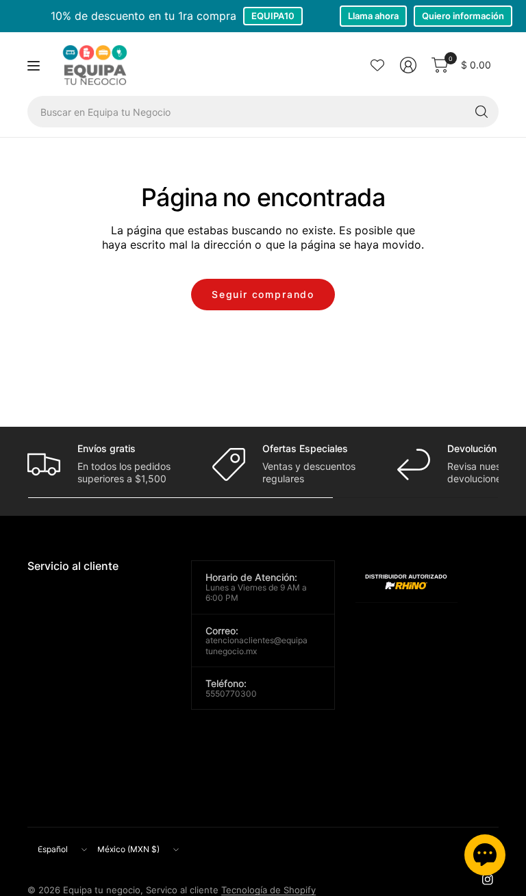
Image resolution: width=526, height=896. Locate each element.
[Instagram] (488, 880)
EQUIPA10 (273, 15)
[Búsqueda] (481, 111)
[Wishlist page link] (377, 65)
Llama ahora (373, 15)
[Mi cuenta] (408, 65)
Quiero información (463, 15)
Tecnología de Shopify (268, 889)
